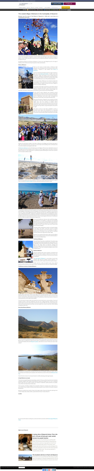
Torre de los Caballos (29, 181)
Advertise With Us (91, 467)
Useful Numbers (47, 7)
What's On (32, 7)
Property (41, 7)
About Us (87, 467)
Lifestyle (28, 7)
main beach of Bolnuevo (40, 258)
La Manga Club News (22, 7)
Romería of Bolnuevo (24, 147)
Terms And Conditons (76, 467)
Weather (36, 7)
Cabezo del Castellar (44, 73)
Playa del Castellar (34, 341)
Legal (84, 467)
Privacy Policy (81, 467)
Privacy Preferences (21, 467)
